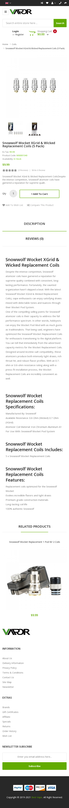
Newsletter (8, 686)
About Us (7, 658)
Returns (6, 726)
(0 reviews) (23, 170)
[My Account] (53, 3)
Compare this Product (42, 205)
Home (5, 44)
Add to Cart (40, 193)
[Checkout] (65, 3)
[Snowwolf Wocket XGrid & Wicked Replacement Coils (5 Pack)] (15, 128)
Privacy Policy (9, 667)
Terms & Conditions (12, 672)
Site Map (7, 682)
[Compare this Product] (45, 581)
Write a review (38, 170)
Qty (4, 193)
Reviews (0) (34, 238)
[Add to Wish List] (34, 581)
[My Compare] (42, 3)
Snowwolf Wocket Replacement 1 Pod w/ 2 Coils (34, 541)
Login (15, 31)
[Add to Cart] (23, 581)
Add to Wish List (14, 205)
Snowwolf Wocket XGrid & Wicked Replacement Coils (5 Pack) (35, 48)
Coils (14, 44)
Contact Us (8, 677)
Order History (9, 731)
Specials (6, 721)
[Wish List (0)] (47, 3)
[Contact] (60, 3)
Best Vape (36, 797)
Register (19, 34)
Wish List (7, 735)
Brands (6, 707)
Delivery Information (13, 663)
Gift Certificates (10, 712)
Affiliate (6, 716)
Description (34, 224)
